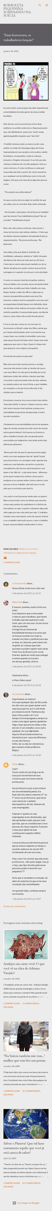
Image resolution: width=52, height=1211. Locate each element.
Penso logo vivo (28, 549)
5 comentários (30, 1003)
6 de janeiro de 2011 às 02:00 (26, 666)
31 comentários (31, 1091)
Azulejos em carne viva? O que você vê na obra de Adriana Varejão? (24, 968)
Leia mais (8, 1007)
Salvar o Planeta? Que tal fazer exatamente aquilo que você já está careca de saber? (23, 1148)
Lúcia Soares (18, 694)
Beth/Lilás (17, 602)
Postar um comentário (14, 906)
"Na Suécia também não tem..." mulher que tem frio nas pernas (24, 1058)
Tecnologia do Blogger (27, 1203)
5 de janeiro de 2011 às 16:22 (26, 593)
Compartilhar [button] (11, 562)
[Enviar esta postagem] (5, 559)
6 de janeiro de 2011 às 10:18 (26, 685)
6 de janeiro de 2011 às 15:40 (26, 755)
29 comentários (31, 1183)
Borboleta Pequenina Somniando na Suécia (17, 10)
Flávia (15, 764)
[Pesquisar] (40, 5)
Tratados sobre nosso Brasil (20, 553)
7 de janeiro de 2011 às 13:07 (26, 898)
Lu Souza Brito (19, 583)
